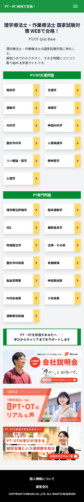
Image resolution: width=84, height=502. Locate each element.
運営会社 (42, 486)
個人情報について (42, 478)
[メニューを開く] (75, 6)
